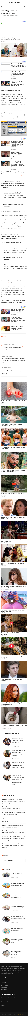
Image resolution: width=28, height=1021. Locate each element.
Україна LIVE (4, 982)
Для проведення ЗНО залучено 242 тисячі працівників (16, 953)
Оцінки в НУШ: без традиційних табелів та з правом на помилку (17, 896)
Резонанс (3, 984)
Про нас (3, 1005)
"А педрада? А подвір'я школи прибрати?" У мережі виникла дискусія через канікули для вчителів (13, 371)
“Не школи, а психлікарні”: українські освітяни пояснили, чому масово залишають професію (13, 845)
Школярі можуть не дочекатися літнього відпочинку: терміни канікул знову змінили (13, 831)
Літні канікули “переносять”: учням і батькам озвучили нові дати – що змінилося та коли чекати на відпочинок (13, 838)
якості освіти (7, 349)
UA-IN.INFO (4, 989)
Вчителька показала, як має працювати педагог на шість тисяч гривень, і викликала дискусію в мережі (13, 801)
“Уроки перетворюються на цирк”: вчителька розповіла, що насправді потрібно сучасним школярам (13, 819)
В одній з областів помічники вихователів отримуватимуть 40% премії (13, 826)
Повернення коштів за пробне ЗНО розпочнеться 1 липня (18, 918)
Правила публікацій (6, 1001)
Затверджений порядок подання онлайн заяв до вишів (17, 941)
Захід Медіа (4, 987)
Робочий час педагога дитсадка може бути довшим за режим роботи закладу (13, 807)
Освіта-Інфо (14, 2)
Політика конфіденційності (8, 998)
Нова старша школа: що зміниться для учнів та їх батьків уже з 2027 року (13, 813)
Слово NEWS (4, 985)
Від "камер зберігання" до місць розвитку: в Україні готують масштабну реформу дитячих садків (13, 360)
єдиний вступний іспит (9, 344)
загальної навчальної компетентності (12, 347)
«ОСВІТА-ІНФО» (21, 1014)
